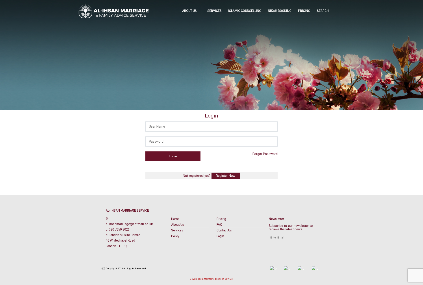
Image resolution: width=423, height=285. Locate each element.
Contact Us (224, 230)
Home (175, 219)
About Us (189, 11)
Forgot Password (265, 154)
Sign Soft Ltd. (226, 279)
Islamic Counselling (244, 11)
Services (214, 11)
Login (220, 236)
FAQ (219, 224)
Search (323, 11)
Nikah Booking (279, 11)
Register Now (225, 176)
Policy (175, 236)
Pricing (304, 11)
